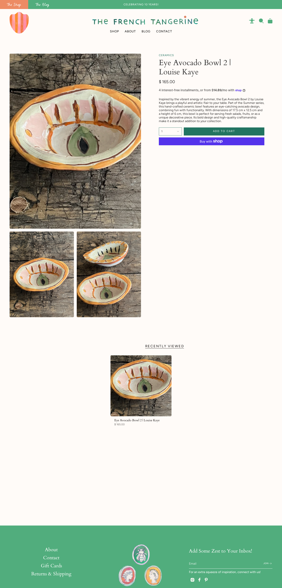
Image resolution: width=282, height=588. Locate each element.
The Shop (14, 4)
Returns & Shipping (51, 574)
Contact (51, 557)
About (51, 549)
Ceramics (166, 55)
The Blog (42, 4)
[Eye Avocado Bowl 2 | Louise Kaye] (141, 385)
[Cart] (270, 21)
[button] (114, 23)
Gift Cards (51, 566)
